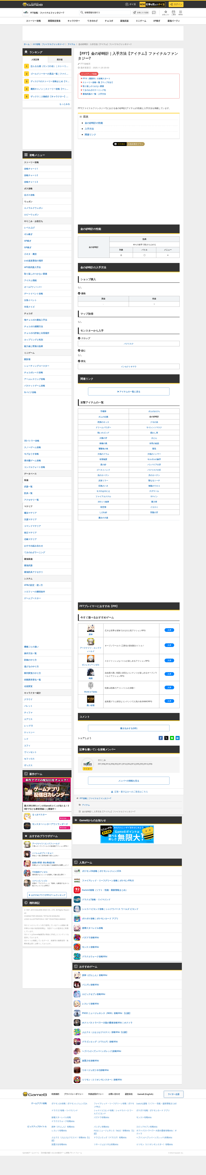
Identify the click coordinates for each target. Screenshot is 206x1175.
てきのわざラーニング (34, 552)
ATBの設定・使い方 (33, 584)
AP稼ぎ (156, 20)
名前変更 (28, 686)
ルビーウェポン (31, 214)
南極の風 (103, 443)
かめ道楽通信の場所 (33, 260)
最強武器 (124, 20)
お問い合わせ (114, 1094)
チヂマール (154, 491)
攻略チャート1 (31, 168)
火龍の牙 (103, 437)
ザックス (28, 765)
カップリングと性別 (33, 339)
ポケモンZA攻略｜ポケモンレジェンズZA (69, 1103)
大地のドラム (103, 453)
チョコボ (109, 20)
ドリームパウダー (103, 427)
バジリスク (129, 343)
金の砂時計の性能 (94, 122)
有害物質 (103, 459)
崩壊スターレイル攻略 (61, 1117)
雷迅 (154, 448)
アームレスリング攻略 (34, 378)
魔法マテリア (30, 512)
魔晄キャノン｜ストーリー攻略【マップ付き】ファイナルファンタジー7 (51, 88)
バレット (28, 705)
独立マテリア (30, 532)
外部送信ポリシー (96, 1094)
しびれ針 (103, 512)
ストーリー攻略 (33, 20)
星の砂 (103, 464)
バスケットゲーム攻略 (34, 385)
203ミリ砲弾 (103, 501)
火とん (154, 437)
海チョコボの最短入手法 (35, 319)
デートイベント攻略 (33, 293)
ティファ (28, 712)
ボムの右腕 (103, 416)
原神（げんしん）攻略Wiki (63, 1126)
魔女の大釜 (103, 517)
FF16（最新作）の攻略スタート (96, 78)
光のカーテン (103, 475)
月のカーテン (154, 475)
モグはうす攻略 (31, 453)
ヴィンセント (30, 752)
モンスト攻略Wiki (144, 1117)
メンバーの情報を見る (128, 780)
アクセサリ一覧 (31, 499)
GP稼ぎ (27, 247)
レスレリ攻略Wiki (59, 1130)
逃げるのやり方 (31, 666)
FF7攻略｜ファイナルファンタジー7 (95, 798)
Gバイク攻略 (30, 392)
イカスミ (154, 507)
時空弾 (103, 507)
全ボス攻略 (29, 194)
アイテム (86, 804)
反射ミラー (103, 480)
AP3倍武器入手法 (32, 267)
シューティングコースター (36, 365)
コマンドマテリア (32, 525)
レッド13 (28, 725)
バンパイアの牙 (154, 464)
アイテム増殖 (30, 280)
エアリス (28, 719)
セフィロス (29, 758)
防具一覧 (28, 493)
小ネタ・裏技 (30, 253)
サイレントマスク (154, 427)
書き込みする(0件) (128, 728)
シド (26, 738)
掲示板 (60, 59)
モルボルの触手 (154, 459)
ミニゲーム (141, 20)
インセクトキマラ (128, 366)
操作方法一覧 (30, 653)
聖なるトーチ (154, 480)
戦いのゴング (103, 432)
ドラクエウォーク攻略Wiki (63, 1121)
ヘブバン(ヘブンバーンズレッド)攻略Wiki (154, 1137)
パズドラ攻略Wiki (101, 1117)
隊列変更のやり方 (32, 672)
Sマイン (154, 496)
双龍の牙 (154, 512)
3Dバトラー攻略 (31, 440)
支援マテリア (30, 519)
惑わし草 (154, 432)
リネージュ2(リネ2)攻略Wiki (106, 1144)
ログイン (178, 4)
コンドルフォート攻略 (34, 466)
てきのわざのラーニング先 (94, 90)
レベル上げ (29, 227)
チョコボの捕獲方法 (33, 326)
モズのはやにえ (103, 491)
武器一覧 (28, 486)
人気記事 (35, 59)
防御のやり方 (30, 659)
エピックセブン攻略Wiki (146, 1126)
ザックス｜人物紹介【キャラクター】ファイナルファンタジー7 (51, 96)
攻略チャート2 (31, 175)
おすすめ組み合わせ (33, 545)
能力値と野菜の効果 (33, 346)
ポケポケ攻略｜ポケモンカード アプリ (153, 1110)
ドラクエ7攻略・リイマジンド (65, 1110)
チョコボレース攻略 (33, 372)
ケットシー (29, 732)
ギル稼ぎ (28, 234)
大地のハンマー (154, 453)
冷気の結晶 (154, 443)
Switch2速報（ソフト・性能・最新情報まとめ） (157, 1103)
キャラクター (74, 20)
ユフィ (27, 745)
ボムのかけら (154, 411)
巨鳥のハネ (103, 485)
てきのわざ (92, 20)
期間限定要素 (54, 20)
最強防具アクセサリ (33, 571)
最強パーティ (174, 20)
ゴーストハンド (103, 469)
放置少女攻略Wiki (59, 1144)
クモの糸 (154, 422)
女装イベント (30, 300)
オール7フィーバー (33, 286)
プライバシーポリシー (73, 1094)
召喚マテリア (30, 539)
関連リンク (90, 134)
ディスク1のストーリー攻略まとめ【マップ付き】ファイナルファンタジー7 (51, 81)
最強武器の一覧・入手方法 (94, 93)
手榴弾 (103, 411)
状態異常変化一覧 (32, 679)
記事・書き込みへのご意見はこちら (131, 791)
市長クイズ (29, 306)
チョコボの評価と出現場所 (36, 332)
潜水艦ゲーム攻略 (32, 460)
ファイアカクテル (103, 496)
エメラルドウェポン (33, 207)
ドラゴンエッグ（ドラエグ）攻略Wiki (110, 1137)
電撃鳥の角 (103, 448)
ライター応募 (173, 1094)
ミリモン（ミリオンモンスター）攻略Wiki (154, 1144)
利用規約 (55, 1094)
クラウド (28, 699)
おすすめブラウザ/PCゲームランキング (48, 895)
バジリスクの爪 (154, 469)
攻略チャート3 (31, 181)
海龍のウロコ (154, 485)
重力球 (154, 501)
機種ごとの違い (31, 646)
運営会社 (129, 1094)
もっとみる (64, 103)
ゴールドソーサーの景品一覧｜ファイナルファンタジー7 (51, 73)
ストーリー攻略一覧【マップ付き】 (98, 82)
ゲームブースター (32, 598)
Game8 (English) (145, 1094)
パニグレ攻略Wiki (101, 1126)
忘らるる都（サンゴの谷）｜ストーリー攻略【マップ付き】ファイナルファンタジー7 (51, 66)
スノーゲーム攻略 (32, 447)
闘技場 (27, 359)
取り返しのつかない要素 (93, 86)
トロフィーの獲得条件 (34, 591)
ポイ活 (132, 4)
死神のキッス (103, 422)
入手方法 (89, 128)
